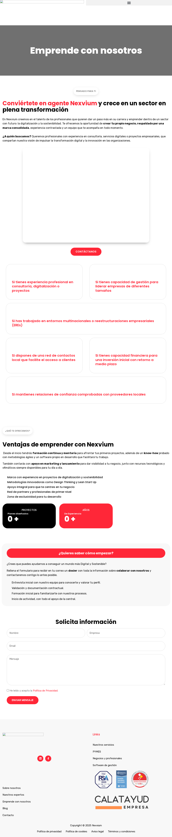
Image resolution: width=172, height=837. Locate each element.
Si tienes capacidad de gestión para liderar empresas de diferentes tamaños (126, 286)
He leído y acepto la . (34, 690)
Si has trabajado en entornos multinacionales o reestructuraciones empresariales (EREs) (83, 323)
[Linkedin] (40, 759)
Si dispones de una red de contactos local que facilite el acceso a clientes (43, 357)
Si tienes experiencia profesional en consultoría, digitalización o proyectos (42, 286)
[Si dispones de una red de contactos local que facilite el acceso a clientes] (17, 347)
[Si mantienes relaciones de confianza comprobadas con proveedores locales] (17, 386)
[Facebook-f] (48, 759)
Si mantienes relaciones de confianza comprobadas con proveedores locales (79, 394)
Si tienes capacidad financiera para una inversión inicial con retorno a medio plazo (126, 359)
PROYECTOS (29, 510)
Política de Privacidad (45, 690)
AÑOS (86, 510)
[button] (129, 3)
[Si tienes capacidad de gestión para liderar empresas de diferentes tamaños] (100, 273)
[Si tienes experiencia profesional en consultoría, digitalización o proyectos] (17, 273)
